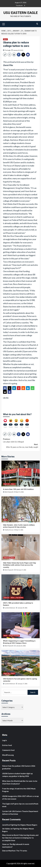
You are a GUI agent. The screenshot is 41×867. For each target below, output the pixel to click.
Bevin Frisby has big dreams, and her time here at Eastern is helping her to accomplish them (20, 837)
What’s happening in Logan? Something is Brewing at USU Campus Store (19, 642)
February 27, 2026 (21, 570)
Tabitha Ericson (9, 530)
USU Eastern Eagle (20, 13)
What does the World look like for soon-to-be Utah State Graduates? (19, 782)
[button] (3, 24)
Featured (6, 557)
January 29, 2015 (18, 50)
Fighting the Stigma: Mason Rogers (24, 825)
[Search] (37, 24)
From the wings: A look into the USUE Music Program (19, 790)
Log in (4, 740)
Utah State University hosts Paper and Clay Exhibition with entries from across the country (19, 565)
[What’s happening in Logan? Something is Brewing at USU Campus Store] (20, 625)
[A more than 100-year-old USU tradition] (20, 473)
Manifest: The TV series (17, 851)
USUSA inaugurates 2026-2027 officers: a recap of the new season (20, 797)
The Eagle (8, 50)
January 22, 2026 (21, 646)
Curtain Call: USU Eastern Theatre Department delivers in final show (20, 812)
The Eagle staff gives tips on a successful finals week (20, 805)
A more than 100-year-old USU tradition (18, 489)
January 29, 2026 (22, 608)
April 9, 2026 (19, 530)
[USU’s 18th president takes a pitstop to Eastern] (20, 587)
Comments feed (8, 750)
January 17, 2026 (22, 683)
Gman (4, 844)
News (5, 39)
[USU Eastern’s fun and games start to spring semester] (20, 663)
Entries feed (7, 745)
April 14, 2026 (20, 492)
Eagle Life (6, 484)
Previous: (13, 440)
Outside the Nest (14, 635)
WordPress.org (8, 755)
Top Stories (19, 597)
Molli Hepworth (9, 492)
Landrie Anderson (10, 608)
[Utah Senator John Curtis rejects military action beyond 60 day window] (20, 509)
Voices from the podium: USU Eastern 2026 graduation (18, 767)
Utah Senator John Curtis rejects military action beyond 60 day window (19, 526)
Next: (22, 445)
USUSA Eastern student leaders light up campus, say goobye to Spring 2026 (17, 774)
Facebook (19, 5)
